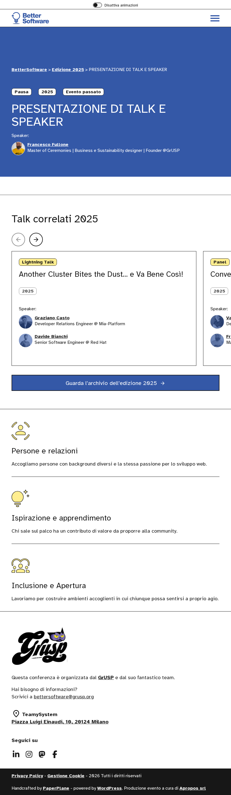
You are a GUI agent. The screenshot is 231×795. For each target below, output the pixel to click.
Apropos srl (192, 788)
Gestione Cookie (66, 776)
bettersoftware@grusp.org (64, 697)
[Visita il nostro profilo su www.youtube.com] (54, 754)
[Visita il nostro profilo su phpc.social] (41, 754)
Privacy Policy (27, 776)
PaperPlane (56, 788)
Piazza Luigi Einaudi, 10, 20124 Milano (60, 722)
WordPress (109, 788)
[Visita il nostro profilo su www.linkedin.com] (16, 754)
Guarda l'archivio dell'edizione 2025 (112, 383)
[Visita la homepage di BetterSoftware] (63, 18)
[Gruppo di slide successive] (36, 239)
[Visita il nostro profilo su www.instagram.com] (29, 754)
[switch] (115, 5)
